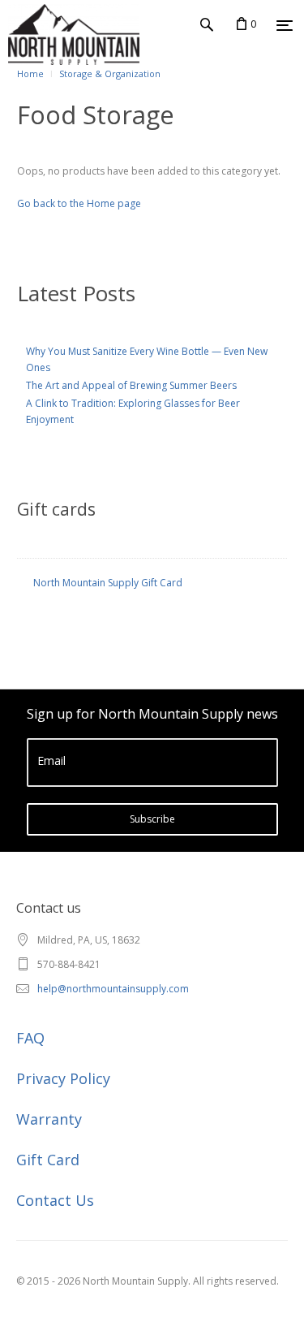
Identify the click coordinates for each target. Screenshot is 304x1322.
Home (30, 73)
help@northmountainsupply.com (113, 989)
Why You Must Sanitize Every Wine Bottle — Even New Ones (147, 359)
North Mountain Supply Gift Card (107, 583)
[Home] (39, 56)
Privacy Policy (63, 1078)
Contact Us (55, 1200)
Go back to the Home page (79, 203)
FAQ (30, 1038)
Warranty (49, 1119)
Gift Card (47, 1159)
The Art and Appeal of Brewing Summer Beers (131, 385)
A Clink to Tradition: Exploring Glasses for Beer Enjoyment (133, 411)
